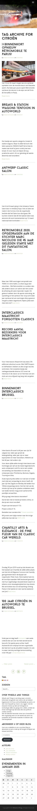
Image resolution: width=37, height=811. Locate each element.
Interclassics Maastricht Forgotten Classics (18, 316)
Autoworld (22, 638)
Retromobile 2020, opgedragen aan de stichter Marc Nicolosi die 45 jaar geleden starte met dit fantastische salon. (18, 240)
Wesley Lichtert (10, 754)
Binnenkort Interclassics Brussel (13, 392)
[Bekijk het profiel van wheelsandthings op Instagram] (18, 671)
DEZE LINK (21, 518)
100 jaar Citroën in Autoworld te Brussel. (17, 604)
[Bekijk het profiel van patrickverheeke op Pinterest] (23, 671)
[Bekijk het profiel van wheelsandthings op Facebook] (13, 671)
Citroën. (14, 653)
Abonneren (7, 739)
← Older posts (7, 664)
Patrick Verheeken (9, 57)
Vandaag (9, 773)
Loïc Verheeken (10, 750)
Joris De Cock (10, 749)
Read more (6, 96)
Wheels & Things (9, 14)
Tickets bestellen (27, 512)
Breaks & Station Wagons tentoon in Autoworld (18, 108)
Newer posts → (29, 664)
